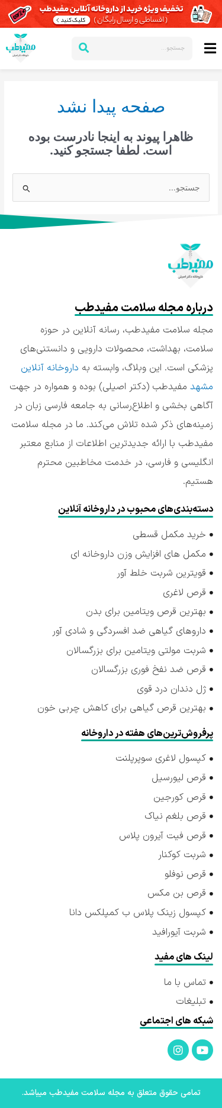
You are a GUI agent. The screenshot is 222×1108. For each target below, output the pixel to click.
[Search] (83, 48)
